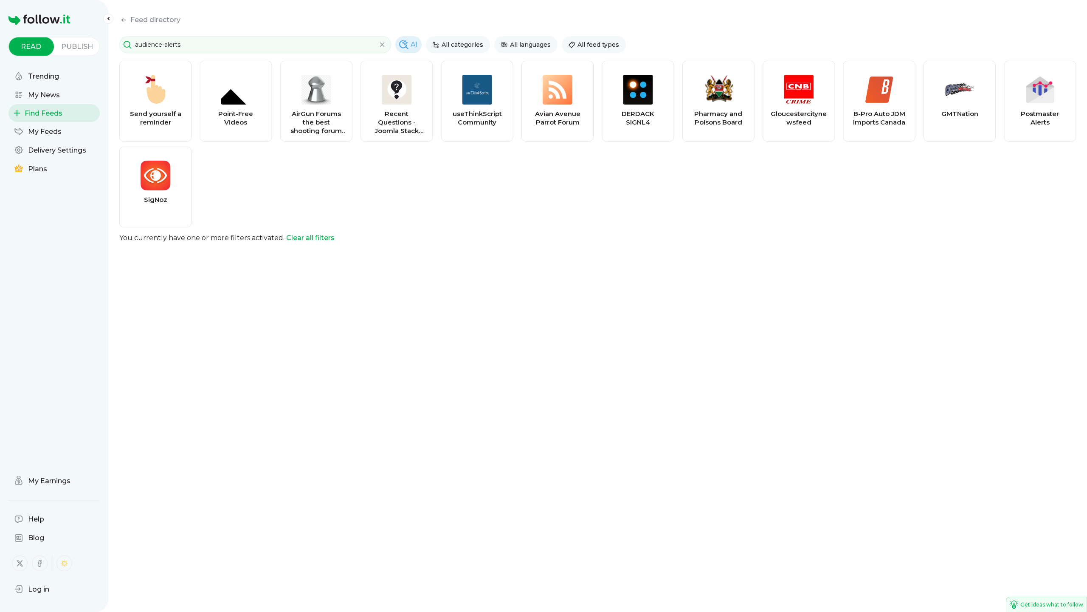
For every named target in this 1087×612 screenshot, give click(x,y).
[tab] (31, 46)
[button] (31, 589)
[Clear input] (382, 44)
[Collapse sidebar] (108, 19)
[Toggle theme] (64, 563)
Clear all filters (310, 238)
